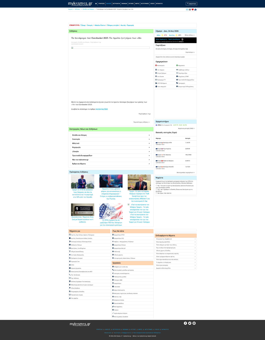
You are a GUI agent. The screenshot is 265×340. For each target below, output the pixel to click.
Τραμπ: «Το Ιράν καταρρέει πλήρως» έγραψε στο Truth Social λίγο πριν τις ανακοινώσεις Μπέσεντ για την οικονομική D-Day (139, 196)
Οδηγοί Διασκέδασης (76, 251)
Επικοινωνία (107, 332)
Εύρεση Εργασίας (75, 268)
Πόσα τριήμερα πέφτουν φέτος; (176, 256)
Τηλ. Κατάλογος (74, 275)
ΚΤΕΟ (71, 265)
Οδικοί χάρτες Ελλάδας (176, 250)
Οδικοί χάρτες (117, 255)
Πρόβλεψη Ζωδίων (182, 70)
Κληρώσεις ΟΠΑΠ (182, 76)
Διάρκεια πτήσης (118, 300)
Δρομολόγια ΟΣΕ (118, 238)
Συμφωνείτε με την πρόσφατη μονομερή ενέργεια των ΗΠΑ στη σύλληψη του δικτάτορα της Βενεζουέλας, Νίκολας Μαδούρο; (174, 182)
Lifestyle (111, 151)
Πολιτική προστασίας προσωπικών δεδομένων (147, 332)
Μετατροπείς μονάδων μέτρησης (123, 270)
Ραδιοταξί (116, 251)
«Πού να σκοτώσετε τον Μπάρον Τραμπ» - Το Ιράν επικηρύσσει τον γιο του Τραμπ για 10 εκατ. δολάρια (139, 218)
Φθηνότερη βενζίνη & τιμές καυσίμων (81, 285)
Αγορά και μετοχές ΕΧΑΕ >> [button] (186, 128)
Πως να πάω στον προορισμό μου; (176, 248)
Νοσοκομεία (159, 65)
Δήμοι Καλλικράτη (118, 290)
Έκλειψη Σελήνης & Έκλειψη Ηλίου (80, 241)
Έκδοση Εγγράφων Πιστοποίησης (79, 281)
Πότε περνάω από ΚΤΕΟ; (176, 242)
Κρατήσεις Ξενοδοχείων (77, 248)
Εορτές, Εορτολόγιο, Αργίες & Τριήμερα (81, 235)
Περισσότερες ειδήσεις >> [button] (142, 122)
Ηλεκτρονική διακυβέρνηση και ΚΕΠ (80, 271)
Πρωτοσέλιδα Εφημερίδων (185, 80)
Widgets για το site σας (120, 267)
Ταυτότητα (117, 332)
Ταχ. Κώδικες (74, 278)
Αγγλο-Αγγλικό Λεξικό (119, 313)
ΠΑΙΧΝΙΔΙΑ (124, 3)
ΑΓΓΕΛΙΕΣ (131, 3)
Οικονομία (111, 139)
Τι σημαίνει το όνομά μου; (176, 262)
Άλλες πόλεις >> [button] (190, 35)
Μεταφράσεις (117, 306)
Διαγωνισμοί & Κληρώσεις (185, 86)
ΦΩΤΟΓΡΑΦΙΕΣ (145, 3)
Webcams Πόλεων (75, 245)
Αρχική (70, 9)
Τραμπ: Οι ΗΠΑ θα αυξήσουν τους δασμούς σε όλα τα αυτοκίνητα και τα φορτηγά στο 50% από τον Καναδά (82, 193)
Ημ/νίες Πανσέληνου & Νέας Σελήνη (80, 238)
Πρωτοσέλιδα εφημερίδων (111, 156)
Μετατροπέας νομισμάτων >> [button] (186, 172)
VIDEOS (152, 3)
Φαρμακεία (180, 65)
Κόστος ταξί (116, 297)
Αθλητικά (111, 143)
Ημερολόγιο (116, 283)
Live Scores (159, 76)
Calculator (116, 286)
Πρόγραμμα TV (160, 80)
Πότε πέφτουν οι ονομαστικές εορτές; (176, 253)
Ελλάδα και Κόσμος (88, 9)
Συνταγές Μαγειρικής (76, 255)
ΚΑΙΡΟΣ (137, 3)
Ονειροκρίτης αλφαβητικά (176, 239)
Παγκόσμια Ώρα (181, 73)
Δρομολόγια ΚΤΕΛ (118, 235)
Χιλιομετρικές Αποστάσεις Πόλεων (123, 258)
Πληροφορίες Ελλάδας (76, 291)
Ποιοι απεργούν (160, 86)
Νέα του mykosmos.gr (111, 160)
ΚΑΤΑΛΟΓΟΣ (159, 3)
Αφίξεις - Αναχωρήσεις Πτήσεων (123, 241)
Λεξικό (115, 310)
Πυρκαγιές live (74, 261)
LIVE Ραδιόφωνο (161, 83)
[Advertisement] (132, 17)
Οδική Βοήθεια (74, 288)
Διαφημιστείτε (126, 332)
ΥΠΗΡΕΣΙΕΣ (101, 3)
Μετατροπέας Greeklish (120, 317)
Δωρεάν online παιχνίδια (176, 268)
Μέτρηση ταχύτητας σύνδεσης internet (125, 293)
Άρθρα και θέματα (111, 164)
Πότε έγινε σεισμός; (176, 265)
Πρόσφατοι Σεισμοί (76, 258)
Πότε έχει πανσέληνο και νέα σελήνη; (176, 259)
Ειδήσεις (77, 9)
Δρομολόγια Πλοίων (119, 245)
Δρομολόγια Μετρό (118, 248)
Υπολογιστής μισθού (119, 277)
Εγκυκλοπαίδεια (118, 303)
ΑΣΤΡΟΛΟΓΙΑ (116, 3)
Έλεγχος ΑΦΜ (117, 280)
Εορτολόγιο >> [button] (190, 52)
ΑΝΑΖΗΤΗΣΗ (191, 4)
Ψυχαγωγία (111, 147)
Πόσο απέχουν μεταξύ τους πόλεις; (176, 245)
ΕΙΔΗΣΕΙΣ (108, 3)
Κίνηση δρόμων (160, 73)
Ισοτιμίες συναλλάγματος (120, 273)
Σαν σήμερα (159, 70)
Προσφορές (180, 83)
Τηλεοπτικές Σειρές (76, 295)
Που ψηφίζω (73, 298)
